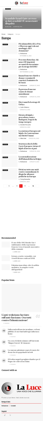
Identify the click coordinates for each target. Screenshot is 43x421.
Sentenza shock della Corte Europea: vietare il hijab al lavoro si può (29, 146)
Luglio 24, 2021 (34, 96)
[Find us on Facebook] (7, 415)
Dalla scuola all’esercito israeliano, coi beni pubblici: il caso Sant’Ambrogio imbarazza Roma (24, 332)
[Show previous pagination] (5, 186)
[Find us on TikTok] (4, 415)
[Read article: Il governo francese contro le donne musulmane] (10, 93)
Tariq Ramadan (25, 179)
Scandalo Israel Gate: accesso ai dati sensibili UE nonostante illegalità (21, 21)
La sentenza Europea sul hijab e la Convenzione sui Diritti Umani (29, 133)
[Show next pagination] (37, 186)
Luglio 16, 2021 (25, 127)
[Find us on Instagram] (2, 415)
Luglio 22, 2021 (25, 109)
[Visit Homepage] (21, 3)
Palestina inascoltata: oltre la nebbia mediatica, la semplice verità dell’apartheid (25, 267)
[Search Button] (40, 3)
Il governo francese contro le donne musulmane (27, 91)
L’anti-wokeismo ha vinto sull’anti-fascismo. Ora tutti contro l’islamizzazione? (16, 318)
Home (3, 34)
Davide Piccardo (25, 125)
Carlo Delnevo (24, 107)
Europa (8, 9)
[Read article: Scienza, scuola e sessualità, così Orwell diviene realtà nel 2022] (6, 258)
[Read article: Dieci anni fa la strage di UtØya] (10, 106)
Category (10, 34)
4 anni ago (16, 261)
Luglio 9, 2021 (34, 162)
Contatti (13, 406)
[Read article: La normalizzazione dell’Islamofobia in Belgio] (10, 161)
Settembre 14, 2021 (26, 72)
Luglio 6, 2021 (25, 181)
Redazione (23, 53)
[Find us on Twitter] (10, 415)
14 (33, 186)
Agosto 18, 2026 (17, 26)
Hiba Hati (23, 138)
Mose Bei (9, 26)
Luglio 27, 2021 (34, 85)
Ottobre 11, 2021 (25, 56)
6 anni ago (16, 252)
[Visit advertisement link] (21, 213)
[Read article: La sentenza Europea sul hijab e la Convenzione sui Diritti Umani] (10, 135)
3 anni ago (16, 272)
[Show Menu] (2, 3)
